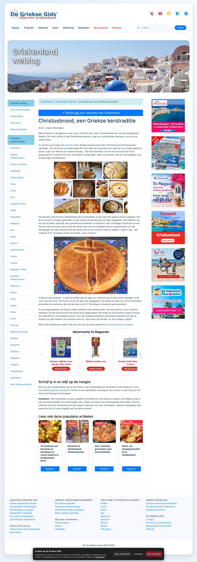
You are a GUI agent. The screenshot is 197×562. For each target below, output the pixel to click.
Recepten (83, 27)
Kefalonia (15, 223)
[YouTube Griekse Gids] (160, 13)
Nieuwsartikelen (18, 129)
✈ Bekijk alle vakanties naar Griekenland (91, 112)
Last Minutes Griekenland (22, 519)
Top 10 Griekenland (20, 109)
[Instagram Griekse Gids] (168, 13)
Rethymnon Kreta (19, 331)
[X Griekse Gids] (151, 13)
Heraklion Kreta (18, 203)
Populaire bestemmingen (67, 506)
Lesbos (14, 262)
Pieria (13, 312)
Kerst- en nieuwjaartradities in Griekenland (131, 450)
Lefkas (13, 256)
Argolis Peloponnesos (17, 156)
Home (15, 27)
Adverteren (15, 532)
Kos (12, 230)
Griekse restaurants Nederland (161, 503)
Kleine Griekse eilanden (67, 513)
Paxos (13, 305)
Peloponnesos (62, 522)
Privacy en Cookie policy (158, 522)
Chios (13, 184)
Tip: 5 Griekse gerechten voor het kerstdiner (103, 449)
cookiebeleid (100, 557)
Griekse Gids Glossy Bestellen (25, 529)
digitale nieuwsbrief (60, 390)
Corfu (13, 190)
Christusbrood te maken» (121, 324)
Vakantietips (16, 116)
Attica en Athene (18, 164)
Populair (29, 27)
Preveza (14, 325)
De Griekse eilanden (65, 503)
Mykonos (15, 285)
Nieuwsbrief (101, 27)
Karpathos (15, 217)
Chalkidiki (15, 171)
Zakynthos (15, 377)
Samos (104, 525)
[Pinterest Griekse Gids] (186, 13)
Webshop (68, 27)
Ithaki (13, 210)
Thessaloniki (16, 371)
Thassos (14, 364)
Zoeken (180, 28)
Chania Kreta (16, 177)
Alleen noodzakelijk (121, 554)
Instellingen (138, 554)
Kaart (55, 27)
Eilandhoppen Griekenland (23, 506)
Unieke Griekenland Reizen (23, 503)
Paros (13, 299)
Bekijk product (61, 369)
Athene (104, 503)
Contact (150, 519)
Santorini (14, 345)
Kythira (13, 243)
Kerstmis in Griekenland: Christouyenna (76, 449)
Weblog (116, 27)
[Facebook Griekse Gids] (177, 13)
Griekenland (47, 101)
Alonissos (15, 148)
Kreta (13, 236)
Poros (13, 318)
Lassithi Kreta (17, 249)
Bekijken (50, 469)
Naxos (13, 292)
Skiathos (14, 351)
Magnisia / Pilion (18, 269)
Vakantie (43, 27)
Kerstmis (69, 145)
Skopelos (15, 358)
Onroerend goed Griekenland (160, 506)
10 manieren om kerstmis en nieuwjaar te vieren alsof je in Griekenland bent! (49, 453)
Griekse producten (155, 509)
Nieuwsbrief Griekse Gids (159, 525)
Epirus (58, 525)
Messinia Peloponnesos (17, 278)
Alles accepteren (153, 554)
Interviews (15, 122)
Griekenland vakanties (21, 513)
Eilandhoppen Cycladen (22, 509)
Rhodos (14, 338)
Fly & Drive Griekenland (21, 516)
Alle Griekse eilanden (20, 384)
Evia (12, 197)
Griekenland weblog (65, 101)
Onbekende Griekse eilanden (69, 509)
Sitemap (150, 529)
